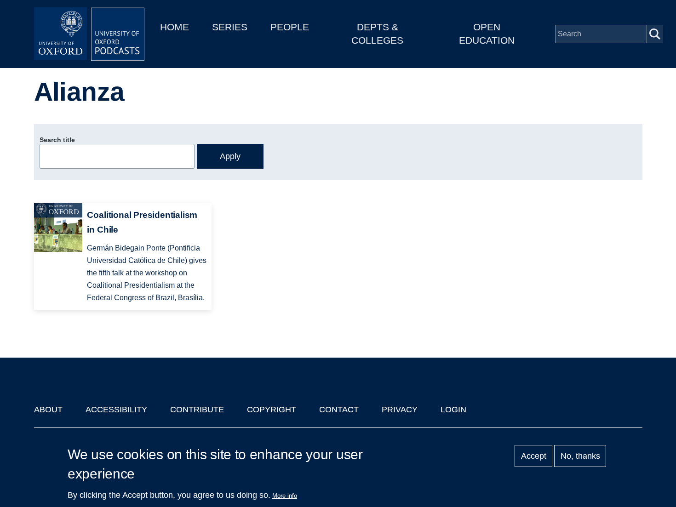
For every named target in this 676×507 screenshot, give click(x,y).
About (48, 409)
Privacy (400, 409)
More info (284, 495)
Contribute (197, 409)
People (289, 27)
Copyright (271, 409)
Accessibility (116, 409)
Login (453, 409)
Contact (339, 409)
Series (229, 27)
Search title (57, 139)
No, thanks (580, 456)
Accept (533, 456)
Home (174, 27)
